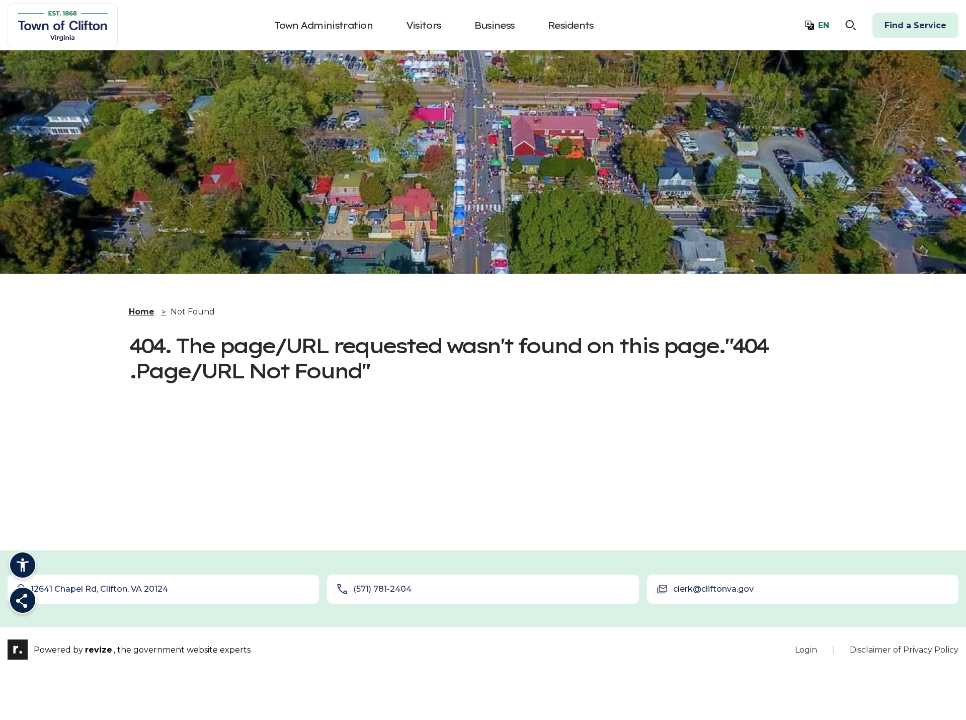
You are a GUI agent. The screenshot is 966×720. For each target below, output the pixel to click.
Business (494, 25)
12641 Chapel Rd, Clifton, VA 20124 (99, 589)
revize (98, 650)
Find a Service (915, 25)
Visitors (423, 25)
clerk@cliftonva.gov (713, 589)
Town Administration (323, 25)
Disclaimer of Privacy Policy (904, 650)
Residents (570, 25)
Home (141, 311)
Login (806, 650)
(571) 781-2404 (382, 589)
